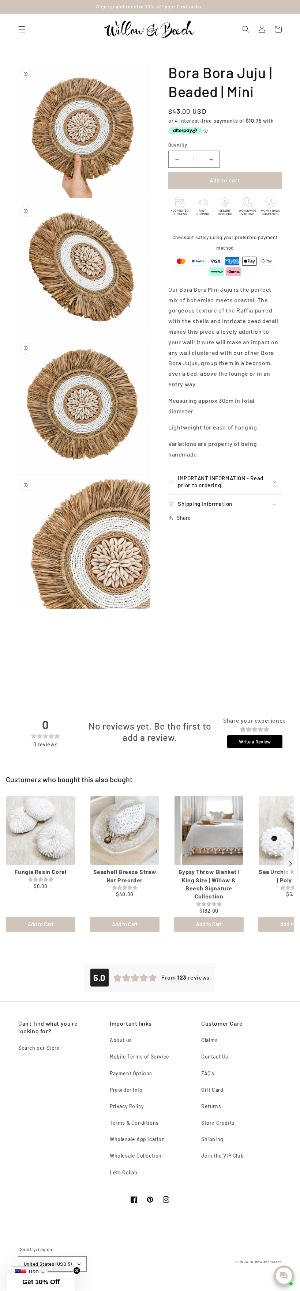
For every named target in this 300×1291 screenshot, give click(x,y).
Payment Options (131, 1073)
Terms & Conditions (134, 1123)
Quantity (177, 145)
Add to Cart (40, 924)
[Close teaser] (76, 1270)
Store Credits (218, 1123)
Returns (211, 1106)
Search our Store (39, 1048)
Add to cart (225, 180)
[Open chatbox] (284, 1275)
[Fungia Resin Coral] (40, 830)
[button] (22, 29)
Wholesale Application (137, 1139)
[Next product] (290, 863)
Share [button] (184, 518)
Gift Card (212, 1090)
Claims (209, 1040)
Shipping (212, 1139)
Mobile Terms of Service (139, 1056)
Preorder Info (126, 1090)
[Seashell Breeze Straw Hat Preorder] (124, 830)
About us (121, 1040)
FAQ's (207, 1073)
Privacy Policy (127, 1106)
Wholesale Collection (136, 1155)
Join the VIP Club (222, 1155)
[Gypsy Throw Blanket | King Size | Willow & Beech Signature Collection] (209, 830)
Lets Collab (124, 1172)
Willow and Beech (266, 1262)
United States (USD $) (48, 1264)
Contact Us (214, 1056)
